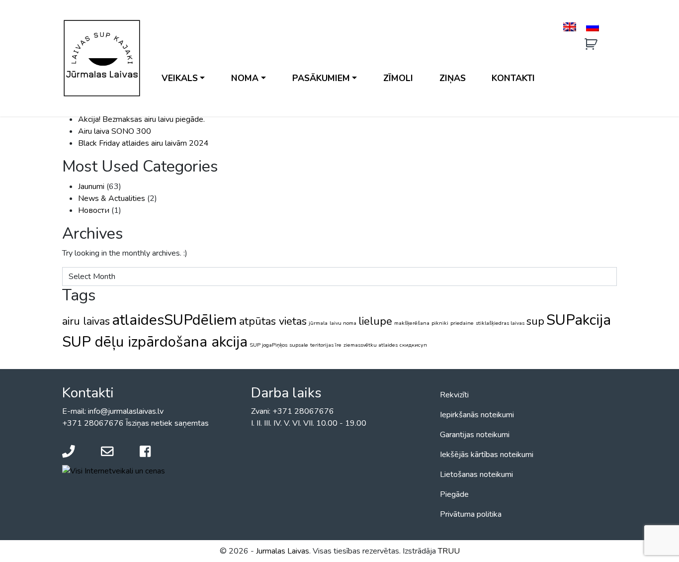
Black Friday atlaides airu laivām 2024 (143, 143)
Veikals (180, 78)
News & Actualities (111, 198)
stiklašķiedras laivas (500, 323)
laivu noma (343, 323)
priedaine (462, 323)
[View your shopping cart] (592, 44)
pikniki (439, 323)
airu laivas (86, 321)
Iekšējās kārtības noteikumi (486, 454)
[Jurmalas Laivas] (102, 58)
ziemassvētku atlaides (370, 345)
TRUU (449, 551)
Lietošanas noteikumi (476, 474)
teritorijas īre (325, 345)
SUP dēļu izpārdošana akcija (155, 342)
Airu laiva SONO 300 (114, 131)
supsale (298, 345)
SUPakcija (578, 320)
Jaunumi (91, 186)
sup (535, 321)
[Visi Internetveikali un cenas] (113, 470)
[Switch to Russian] (592, 27)
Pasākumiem (321, 78)
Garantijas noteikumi (474, 434)
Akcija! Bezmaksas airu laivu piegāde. (141, 119)
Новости (93, 210)
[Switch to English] (569, 27)
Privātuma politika (471, 514)
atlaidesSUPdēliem (174, 320)
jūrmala (318, 323)
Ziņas (452, 78)
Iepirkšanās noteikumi (477, 414)
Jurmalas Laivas (282, 551)
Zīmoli (398, 78)
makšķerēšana (411, 323)
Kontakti (513, 78)
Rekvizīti (454, 394)
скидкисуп (413, 345)
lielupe (375, 321)
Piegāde (454, 494)
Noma (244, 78)
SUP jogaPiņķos (268, 345)
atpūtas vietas (273, 321)
